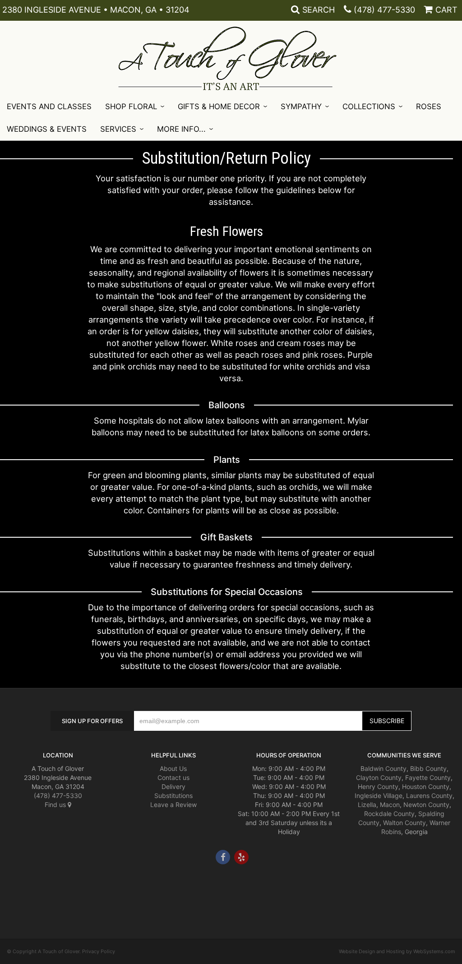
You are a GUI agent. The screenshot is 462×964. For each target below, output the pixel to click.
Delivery (173, 786)
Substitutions (173, 795)
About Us (173, 768)
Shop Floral (131, 106)
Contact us (173, 777)
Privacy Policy (98, 951)
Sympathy (301, 106)
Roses (428, 106)
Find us (56, 804)
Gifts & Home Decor (219, 106)
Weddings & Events (47, 129)
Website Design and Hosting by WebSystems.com (397, 951)
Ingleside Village (378, 795)
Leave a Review (173, 804)
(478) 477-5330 (384, 9)
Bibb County (428, 768)
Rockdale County (389, 813)
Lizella (367, 804)
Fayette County (428, 777)
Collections (368, 106)
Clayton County (379, 777)
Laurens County (429, 795)
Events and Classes (49, 106)
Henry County (378, 786)
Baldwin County (383, 768)
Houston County (425, 786)
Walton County (404, 822)
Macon (390, 804)
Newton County (426, 804)
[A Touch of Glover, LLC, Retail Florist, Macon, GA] (20, 891)
